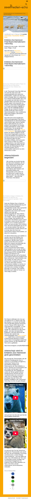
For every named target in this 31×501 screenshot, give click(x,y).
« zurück (24, 34)
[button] (12, 473)
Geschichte (15, 35)
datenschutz (11, 498)
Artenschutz (7, 35)
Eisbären (23, 55)
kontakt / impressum (22, 498)
